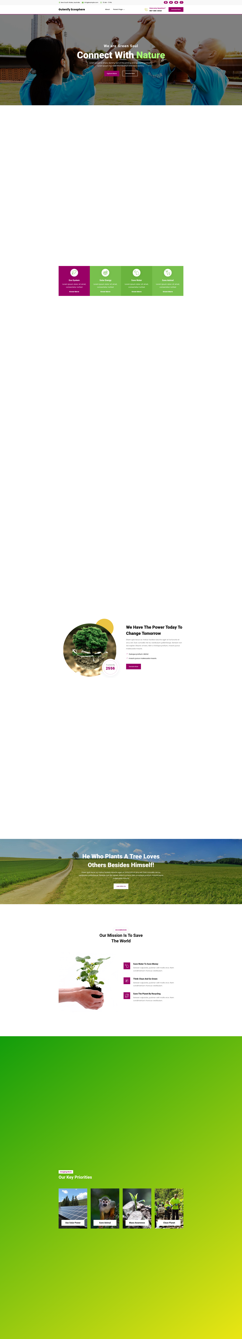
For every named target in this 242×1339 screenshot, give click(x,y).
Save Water (136, 280)
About (107, 9)
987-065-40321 (155, 11)
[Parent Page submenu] (124, 9)
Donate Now (176, 9)
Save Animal (168, 280)
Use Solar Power (73, 1223)
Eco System (74, 280)
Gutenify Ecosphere (72, 9)
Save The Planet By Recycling (147, 993)
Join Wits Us (121, 886)
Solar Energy (105, 280)
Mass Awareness (137, 1223)
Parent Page (118, 9)
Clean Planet (169, 1223)
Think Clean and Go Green (145, 979)
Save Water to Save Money (145, 964)
